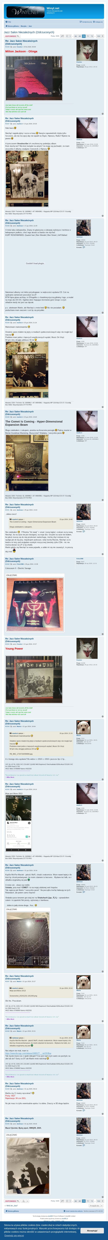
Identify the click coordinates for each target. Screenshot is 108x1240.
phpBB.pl (65, 1218)
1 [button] (70, 36)
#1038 (7, 226)
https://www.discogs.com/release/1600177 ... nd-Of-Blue (28, 1053)
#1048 (7, 1031)
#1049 (7, 1089)
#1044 (7, 726)
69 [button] (80, 36)
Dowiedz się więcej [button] (14, 1235)
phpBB (50, 1216)
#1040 (7, 417)
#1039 (7, 322)
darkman (79, 237)
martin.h (79, 139)
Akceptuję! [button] (92, 1231)
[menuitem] (8, 22)
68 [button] (76, 36)
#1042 (7, 564)
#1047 (7, 981)
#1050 (7, 1124)
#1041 (7, 510)
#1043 (7, 644)
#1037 (7, 124)
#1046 (7, 870)
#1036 (7, 47)
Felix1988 (79, 558)
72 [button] (92, 36)
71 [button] (88, 36)
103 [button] (98, 36)
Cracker (79, 62)
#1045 (7, 789)
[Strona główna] (26, 11)
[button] (62, 36)
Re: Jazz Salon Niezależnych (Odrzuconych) (21, 42)
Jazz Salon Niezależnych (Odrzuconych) (29, 32)
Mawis (78, 735)
